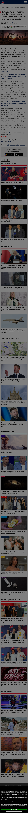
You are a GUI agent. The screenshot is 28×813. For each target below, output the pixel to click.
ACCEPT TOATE (14, 809)
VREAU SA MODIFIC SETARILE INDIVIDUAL (14, 811)
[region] (14, 799)
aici (23, 796)
